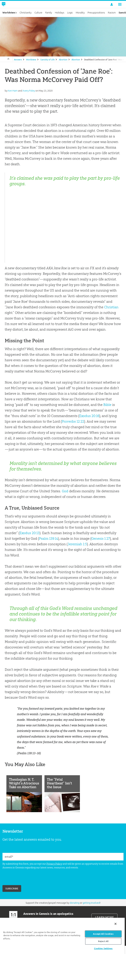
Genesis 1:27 (100, 538)
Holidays (59, 12)
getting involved (91, 902)
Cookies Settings (103, 948)
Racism (112, 12)
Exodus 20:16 (89, 416)
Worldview (31, 59)
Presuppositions (96, 12)
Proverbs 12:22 (73, 421)
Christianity (26, 12)
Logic (70, 12)
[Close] (115, 923)
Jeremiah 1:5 (77, 544)
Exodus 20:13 (30, 533)
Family (48, 12)
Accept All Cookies (103, 934)
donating (74, 902)
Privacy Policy (54, 863)
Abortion (63, 59)
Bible (107, 405)
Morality (80, 12)
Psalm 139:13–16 (29, 753)
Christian (111, 307)
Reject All (103, 941)
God (65, 491)
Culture (38, 12)
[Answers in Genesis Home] (11, 4)
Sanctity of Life (47, 59)
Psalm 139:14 (48, 538)
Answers (18, 59)
